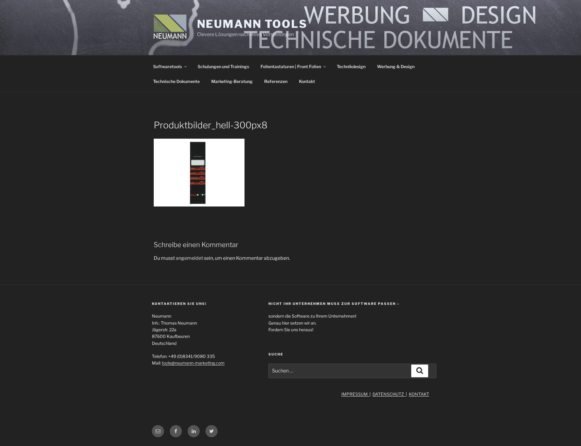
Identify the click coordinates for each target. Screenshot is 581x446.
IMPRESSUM (355, 394)
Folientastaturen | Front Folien (291, 66)
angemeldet (189, 258)
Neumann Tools (252, 24)
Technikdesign (351, 66)
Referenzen (275, 81)
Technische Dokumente (176, 81)
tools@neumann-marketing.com (193, 362)
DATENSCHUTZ (389, 394)
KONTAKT (419, 394)
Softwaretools (167, 66)
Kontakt (307, 81)
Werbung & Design (396, 66)
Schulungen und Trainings (223, 66)
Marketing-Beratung (232, 81)
